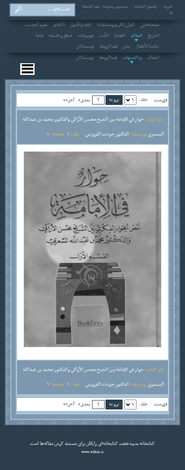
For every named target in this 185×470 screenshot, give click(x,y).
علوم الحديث (36, 25)
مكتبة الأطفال (147, 46)
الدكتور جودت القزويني (107, 134)
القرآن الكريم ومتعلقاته (116, 25)
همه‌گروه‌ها (109, 46)
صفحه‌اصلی (149, 25)
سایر (126, 46)
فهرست (160, 100)
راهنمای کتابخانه (145, 7)
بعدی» (84, 100)
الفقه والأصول (81, 25)
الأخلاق (59, 25)
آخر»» (69, 100)
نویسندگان (85, 46)
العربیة (167, 7)
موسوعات (86, 35)
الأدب (104, 35)
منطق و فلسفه (60, 35)
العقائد (136, 35)
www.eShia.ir (92, 452)
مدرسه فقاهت (128, 444)
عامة (39, 35)
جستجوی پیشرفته (115, 7)
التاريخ (153, 35)
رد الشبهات (132, 57)
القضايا (119, 35)
